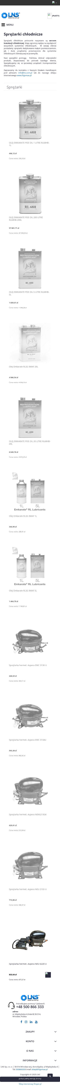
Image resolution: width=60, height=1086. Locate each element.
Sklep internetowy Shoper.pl (30, 1084)
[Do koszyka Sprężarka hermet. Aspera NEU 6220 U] (48, 975)
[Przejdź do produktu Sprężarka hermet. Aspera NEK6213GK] (30, 791)
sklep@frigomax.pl (40, 1069)
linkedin (31, 1022)
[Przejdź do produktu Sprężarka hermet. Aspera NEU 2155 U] (30, 865)
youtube (36, 1022)
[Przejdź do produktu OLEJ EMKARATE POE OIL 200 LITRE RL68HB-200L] (30, 193)
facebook (21, 1022)
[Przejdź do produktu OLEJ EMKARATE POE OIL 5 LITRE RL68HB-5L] (30, 268)
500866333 (20, 1069)
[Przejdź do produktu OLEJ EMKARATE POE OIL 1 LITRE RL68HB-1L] (30, 119)
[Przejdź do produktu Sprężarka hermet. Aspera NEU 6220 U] (30, 940)
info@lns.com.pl (25, 72)
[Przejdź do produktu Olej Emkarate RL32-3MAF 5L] (30, 567)
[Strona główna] (10, 16)
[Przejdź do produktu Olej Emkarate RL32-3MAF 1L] (30, 492)
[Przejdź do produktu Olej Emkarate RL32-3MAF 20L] (30, 343)
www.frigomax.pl (24, 75)
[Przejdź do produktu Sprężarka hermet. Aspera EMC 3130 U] (30, 641)
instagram (26, 1022)
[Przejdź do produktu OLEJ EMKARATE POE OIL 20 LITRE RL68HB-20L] (30, 417)
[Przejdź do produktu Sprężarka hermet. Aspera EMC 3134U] (30, 716)
